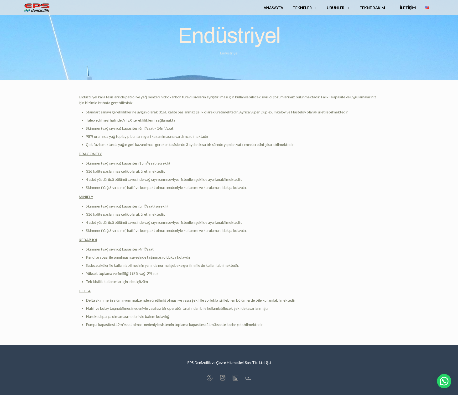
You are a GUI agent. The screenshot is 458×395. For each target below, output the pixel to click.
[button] (444, 381)
